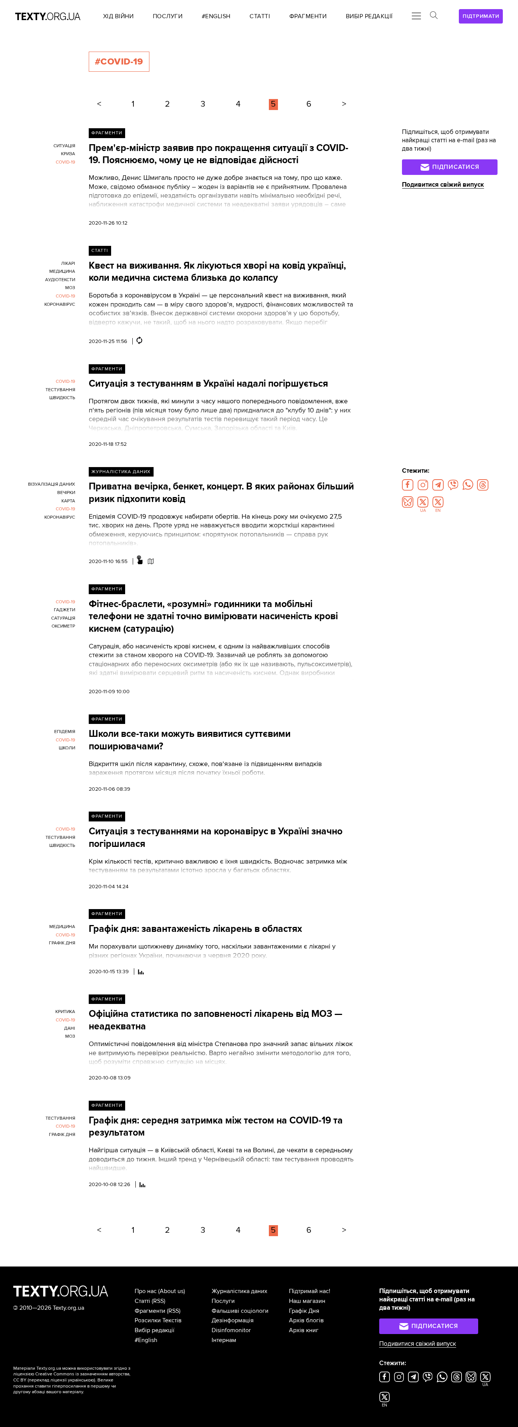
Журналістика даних (121, 472)
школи (67, 748)
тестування (60, 390)
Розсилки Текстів (158, 1320)
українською (81, 1380)
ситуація (64, 146)
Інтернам (224, 1340)
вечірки (66, 493)
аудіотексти (60, 280)
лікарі (68, 263)
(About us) (171, 1291)
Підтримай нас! (309, 1291)
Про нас (146, 1291)
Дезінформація (233, 1320)
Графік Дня (304, 1311)
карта (68, 501)
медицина (62, 271)
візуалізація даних (51, 484)
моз (70, 288)
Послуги (223, 1301)
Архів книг (304, 1330)
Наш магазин (307, 1301)
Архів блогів (306, 1320)
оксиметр (63, 626)
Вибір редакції (154, 1330)
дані (69, 1028)
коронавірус (59, 304)
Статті (99, 250)
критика (65, 1012)
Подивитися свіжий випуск (443, 185)
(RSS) (158, 1301)
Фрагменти (106, 133)
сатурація (63, 618)
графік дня (62, 943)
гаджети (64, 610)
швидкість (62, 398)
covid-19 (65, 162)
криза (68, 154)
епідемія (64, 732)
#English (146, 1340)
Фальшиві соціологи (240, 1311)
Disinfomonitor (231, 1330)
